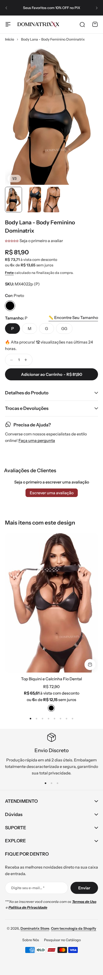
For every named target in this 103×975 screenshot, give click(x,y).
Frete (9, 272)
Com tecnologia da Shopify (73, 928)
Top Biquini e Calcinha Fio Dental (51, 678)
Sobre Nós (30, 940)
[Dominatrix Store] (38, 24)
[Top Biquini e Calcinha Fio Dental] (51, 603)
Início (9, 39)
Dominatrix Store (34, 928)
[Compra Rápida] (90, 664)
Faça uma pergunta (36, 440)
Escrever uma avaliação (52, 492)
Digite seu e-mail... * (27, 888)
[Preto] (10, 306)
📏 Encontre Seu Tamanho (73, 317)
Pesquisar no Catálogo (62, 940)
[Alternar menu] (8, 24)
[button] (6, 8)
